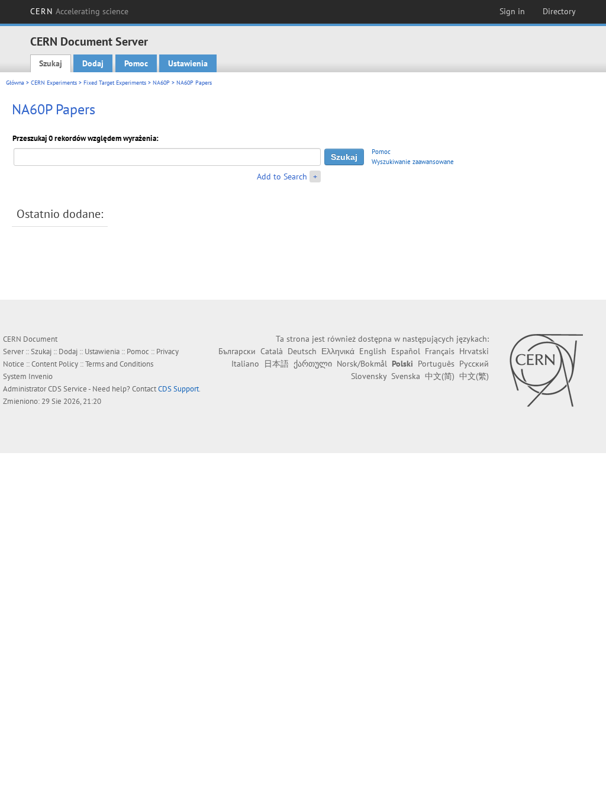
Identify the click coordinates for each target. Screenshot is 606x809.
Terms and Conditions (119, 364)
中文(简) (439, 376)
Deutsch (302, 351)
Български (237, 351)
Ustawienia (188, 63)
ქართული (313, 363)
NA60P (161, 82)
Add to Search (282, 176)
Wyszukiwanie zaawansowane (413, 162)
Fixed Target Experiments (114, 82)
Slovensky (368, 376)
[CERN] (546, 370)
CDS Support (178, 389)
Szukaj (50, 63)
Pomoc (136, 63)
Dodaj (93, 63)
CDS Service (67, 389)
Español (405, 351)
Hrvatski (474, 351)
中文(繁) (474, 376)
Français (439, 351)
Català (271, 351)
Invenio (40, 376)
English (372, 351)
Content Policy (54, 364)
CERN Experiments (54, 82)
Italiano (245, 363)
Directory (559, 11)
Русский (474, 363)
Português (436, 363)
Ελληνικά (337, 351)
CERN (79, 11)
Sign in (512, 11)
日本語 (276, 363)
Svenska (405, 376)
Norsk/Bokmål (362, 363)
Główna (15, 82)
